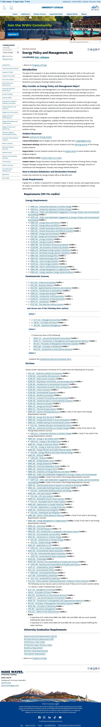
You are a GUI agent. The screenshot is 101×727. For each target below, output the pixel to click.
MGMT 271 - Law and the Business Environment (51, 338)
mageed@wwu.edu (83, 141)
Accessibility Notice (50, 725)
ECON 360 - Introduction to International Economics (48, 384)
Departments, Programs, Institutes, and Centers (9, 102)
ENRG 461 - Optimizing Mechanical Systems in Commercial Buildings (55, 485)
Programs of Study (7, 72)
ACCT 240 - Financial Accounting (43, 282)
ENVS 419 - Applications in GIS (40, 545)
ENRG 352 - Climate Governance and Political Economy (51, 228)
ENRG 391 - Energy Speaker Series (41, 461)
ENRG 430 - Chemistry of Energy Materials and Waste (49, 472)
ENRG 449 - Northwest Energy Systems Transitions (50, 250)
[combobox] (85, 42)
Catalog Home (6, 65)
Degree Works (72, 14)
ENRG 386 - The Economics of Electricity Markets (49, 245)
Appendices (5, 174)
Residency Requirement (33, 648)
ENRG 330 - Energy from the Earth (41, 417)
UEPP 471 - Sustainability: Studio (41, 567)
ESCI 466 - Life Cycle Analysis (42, 496)
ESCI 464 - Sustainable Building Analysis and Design (51, 491)
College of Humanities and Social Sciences (9, 122)
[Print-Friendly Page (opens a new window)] (96, 49)
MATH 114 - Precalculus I (39, 302)
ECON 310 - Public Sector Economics (42, 379)
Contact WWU (76, 2)
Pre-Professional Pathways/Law (7, 170)
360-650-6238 (6, 683)
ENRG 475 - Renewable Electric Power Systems (46, 499)
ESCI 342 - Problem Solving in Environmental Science (51, 425)
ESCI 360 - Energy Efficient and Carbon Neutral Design (52, 452)
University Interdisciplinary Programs (10, 139)
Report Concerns (30, 725)
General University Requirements (7, 84)
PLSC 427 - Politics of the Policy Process (43, 612)
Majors (84, 14)
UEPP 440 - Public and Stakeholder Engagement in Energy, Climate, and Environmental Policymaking (63, 218)
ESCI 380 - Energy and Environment (44, 236)
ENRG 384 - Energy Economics (42, 239)
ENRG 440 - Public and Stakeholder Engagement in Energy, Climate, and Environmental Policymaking (63, 213)
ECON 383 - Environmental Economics (42, 392)
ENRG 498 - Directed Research (39, 529)
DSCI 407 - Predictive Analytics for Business (45, 373)
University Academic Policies (10, 68)
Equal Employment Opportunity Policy (69, 725)
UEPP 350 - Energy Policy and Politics (45, 225)
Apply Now (12, 34)
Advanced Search (8, 59)
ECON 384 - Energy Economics (42, 242)
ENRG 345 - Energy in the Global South (43, 439)
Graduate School (7, 152)
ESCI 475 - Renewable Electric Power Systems (48, 502)
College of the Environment (10, 112)
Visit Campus (7, 2)
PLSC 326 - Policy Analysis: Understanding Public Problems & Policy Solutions (58, 581)
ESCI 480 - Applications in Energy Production (48, 507)
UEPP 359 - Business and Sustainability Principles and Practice (55, 564)
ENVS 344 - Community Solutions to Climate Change (51, 209)
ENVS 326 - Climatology (37, 559)
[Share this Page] (94, 49)
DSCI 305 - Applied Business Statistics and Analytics (50, 288)
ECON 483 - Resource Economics (40, 403)
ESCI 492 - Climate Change (41, 542)
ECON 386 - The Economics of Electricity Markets (50, 247)
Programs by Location (8, 76)
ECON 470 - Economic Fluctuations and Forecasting (48, 398)
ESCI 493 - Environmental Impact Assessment (48, 553)
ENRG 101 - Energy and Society (40, 406)
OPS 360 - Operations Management (47, 325)
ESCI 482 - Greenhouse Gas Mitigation (45, 513)
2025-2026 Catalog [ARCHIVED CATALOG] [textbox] (79, 42)
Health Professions (7, 165)
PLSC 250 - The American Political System (46, 304)
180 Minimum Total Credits (34, 642)
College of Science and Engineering (8, 128)
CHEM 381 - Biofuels (38, 458)
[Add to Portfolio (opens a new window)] (91, 49)
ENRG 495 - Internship (36, 526)
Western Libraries (7, 143)
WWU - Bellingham (42, 57)
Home (15, 14)
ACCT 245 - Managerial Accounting (47, 320)
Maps (99, 2)
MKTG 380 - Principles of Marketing (47, 346)
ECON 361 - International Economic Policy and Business (49, 387)
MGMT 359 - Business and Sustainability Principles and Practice (53, 562)
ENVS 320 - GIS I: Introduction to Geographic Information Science (53, 531)
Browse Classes (40, 14)
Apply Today (19, 2)
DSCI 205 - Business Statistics (42, 285)
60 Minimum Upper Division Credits (38, 645)
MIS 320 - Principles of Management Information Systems (55, 344)
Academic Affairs (7, 97)
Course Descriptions (8, 79)
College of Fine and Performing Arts (7, 117)
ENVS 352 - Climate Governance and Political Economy (52, 231)
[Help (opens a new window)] (99, 49)
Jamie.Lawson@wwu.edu (10, 686)
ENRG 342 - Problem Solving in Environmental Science (49, 423)
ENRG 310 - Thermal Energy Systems (42, 409)
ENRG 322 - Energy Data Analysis (43, 293)
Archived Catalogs (7, 94)
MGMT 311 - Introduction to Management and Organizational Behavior (61, 341)
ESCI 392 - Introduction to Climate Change (47, 540)
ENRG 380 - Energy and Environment (44, 234)
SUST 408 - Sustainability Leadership (45, 578)
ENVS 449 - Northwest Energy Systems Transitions (50, 253)
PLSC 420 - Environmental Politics (41, 570)
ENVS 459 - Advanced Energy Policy (44, 258)
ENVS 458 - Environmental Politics (44, 573)
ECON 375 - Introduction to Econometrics (46, 291)
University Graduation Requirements (8, 89)
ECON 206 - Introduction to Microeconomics (47, 296)
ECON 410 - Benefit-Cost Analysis (40, 395)
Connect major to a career (51, 158)
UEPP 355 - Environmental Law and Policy (44, 534)
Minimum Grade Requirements (36, 651)
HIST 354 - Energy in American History (45, 447)
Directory (92, 2)
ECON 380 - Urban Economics (39, 390)
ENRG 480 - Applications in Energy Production (46, 504)
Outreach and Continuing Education (9, 157)
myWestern (67, 2)
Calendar (85, 2)
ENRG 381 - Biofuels (35, 455)
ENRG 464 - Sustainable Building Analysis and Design (49, 488)
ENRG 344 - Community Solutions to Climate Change (50, 206)
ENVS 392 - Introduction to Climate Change (44, 537)
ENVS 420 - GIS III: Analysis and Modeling (46, 548)
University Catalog (52, 7)
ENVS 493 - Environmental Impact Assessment (46, 551)
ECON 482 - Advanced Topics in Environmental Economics (50, 401)
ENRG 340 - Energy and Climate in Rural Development (49, 420)
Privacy (40, 725)
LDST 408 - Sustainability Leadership (42, 575)
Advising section (80, 144)
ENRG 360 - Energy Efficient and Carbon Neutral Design (49, 450)
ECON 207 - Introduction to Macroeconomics (47, 299)
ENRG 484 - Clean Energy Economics (44, 261)
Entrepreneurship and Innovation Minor (55, 359)
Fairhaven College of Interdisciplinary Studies (9, 133)
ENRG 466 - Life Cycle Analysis (40, 493)
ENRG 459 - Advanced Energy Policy (44, 256)
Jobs (21, 725)
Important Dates (56, 14)
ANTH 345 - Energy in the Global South (46, 441)
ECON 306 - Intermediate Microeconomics (44, 376)
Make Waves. (12, 672)
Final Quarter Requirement (34, 654)
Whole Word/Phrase (8, 56)
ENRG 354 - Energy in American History (43, 444)
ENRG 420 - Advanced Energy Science (42, 469)
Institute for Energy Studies (41, 137)
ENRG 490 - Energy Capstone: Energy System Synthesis (51, 272)
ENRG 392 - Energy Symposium (40, 463)
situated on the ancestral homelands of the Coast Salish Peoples (50, 707)
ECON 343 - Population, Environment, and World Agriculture (51, 381)
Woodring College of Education (8, 148)
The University (6, 161)
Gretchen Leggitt (54, 704)
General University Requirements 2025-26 (40, 636)
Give (28, 2)
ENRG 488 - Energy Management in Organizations (50, 269)
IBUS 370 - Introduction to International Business (52, 349)
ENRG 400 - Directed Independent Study (43, 466)
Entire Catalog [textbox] (6, 47)
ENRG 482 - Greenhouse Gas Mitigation (43, 510)
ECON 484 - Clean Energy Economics (45, 264)
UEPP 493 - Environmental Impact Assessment (49, 556)
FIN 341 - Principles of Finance (45, 323)
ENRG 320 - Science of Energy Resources (43, 412)
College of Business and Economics (9, 107)
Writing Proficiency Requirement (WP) (39, 639)
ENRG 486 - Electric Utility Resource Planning (48, 267)
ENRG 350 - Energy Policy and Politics (45, 223)
